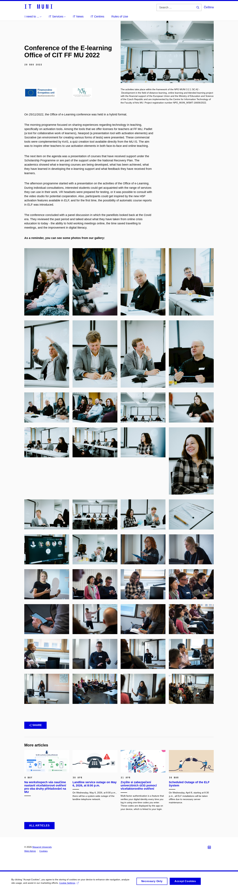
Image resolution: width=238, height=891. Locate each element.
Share (37, 725)
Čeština (209, 7)
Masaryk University (42, 847)
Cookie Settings (67, 883)
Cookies (43, 851)
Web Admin (30, 851)
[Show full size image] (40, 92)
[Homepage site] (38, 6)
